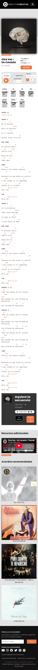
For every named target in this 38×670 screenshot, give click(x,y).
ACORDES (6, 76)
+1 (22, 81)
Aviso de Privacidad (9, 658)
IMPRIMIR (26, 67)
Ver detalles (19, 418)
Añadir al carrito (30, 419)
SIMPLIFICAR (19, 76)
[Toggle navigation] (32, 4)
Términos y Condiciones (26, 658)
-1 (14, 81)
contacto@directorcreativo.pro (13, 655)
